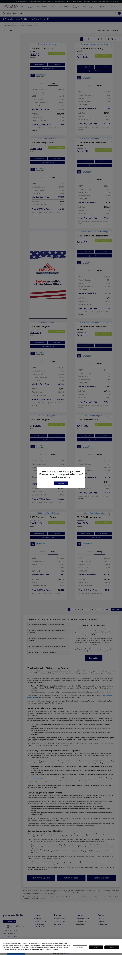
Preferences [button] (55, 949)
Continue (61, 483)
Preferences (80, 947)
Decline (96, 947)
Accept (112, 947)
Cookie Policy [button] (16, 949)
